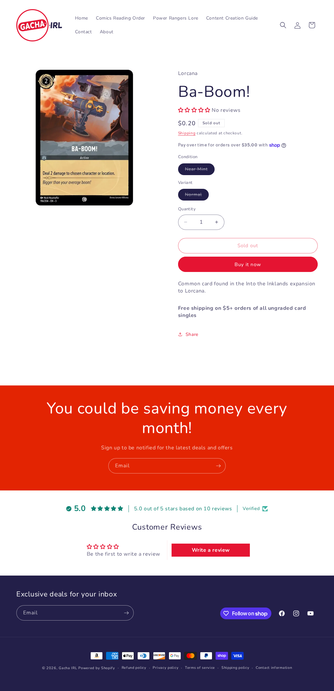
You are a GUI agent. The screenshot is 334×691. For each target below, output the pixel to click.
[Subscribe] (218, 465)
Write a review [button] (211, 550)
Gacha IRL (68, 668)
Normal (197, 196)
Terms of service (200, 667)
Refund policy (134, 667)
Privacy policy (165, 667)
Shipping (187, 133)
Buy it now (248, 264)
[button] (283, 25)
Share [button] (192, 334)
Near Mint (200, 170)
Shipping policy (235, 667)
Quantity (187, 209)
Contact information (274, 667)
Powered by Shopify (96, 668)
